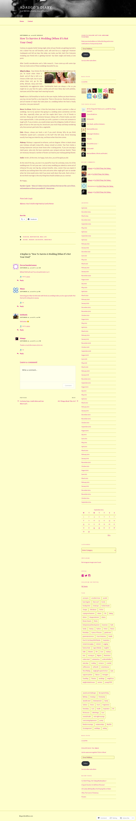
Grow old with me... (92, 114)
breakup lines (86, 606)
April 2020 (84, 291)
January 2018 (85, 375)
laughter (106, 648)
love (103, 712)
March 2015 (84, 478)
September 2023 (86, 224)
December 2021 (85, 252)
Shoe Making (86, 671)
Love (101, 651)
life (97, 651)
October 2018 (85, 347)
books (103, 602)
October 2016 (85, 422)
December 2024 (86, 212)
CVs (105, 613)
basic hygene (86, 602)
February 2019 (85, 335)
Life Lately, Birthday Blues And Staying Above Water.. (96, 789)
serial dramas (105, 667)
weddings (48, 239)
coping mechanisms (88, 613)
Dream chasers (87, 621)
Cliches (101, 609)
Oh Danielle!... (91, 119)
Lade (89, 174)
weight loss (110, 678)
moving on (91, 655)
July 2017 (83, 391)
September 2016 (86, 427)
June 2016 (84, 438)
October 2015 (85, 466)
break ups (96, 606)
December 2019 (86, 307)
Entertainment (97, 701)
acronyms (86, 598)
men (84, 655)
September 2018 (86, 351)
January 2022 (85, 248)
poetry (101, 720)
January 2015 (85, 486)
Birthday (85, 697)
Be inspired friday (104, 693)
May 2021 (84, 259)
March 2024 (84, 216)
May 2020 (84, 287)
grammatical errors (88, 636)
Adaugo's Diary (36, 7)
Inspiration (34, 236)
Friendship (86, 632)
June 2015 (84, 474)
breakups (93, 697)
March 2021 (84, 264)
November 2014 (86, 494)
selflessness (86, 667)
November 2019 (86, 311)
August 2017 (85, 387)
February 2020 (85, 299)
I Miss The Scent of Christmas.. (90, 793)
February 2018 (85, 371)
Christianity (101, 697)
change (85, 609)
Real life (43, 236)
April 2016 (84, 446)
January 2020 (85, 303)
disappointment (94, 617)
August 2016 (85, 430)
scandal (109, 663)
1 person (28, 276)
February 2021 (85, 267)
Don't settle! (90, 148)
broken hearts (106, 606)
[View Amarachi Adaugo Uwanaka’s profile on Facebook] (82, 575)
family (84, 629)
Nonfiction (107, 655)
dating (111, 613)
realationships (100, 724)
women (100, 682)
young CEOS (108, 682)
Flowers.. (84, 797)
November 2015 (86, 462)
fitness (112, 629)
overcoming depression (90, 720)
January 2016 (85, 458)
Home (22, 21)
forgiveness (105, 705)
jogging (105, 644)
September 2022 (86, 236)
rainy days (86, 663)
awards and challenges (89, 693)
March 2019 (84, 331)
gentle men (107, 632)
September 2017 (86, 383)
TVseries (93, 678)
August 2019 (85, 319)
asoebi (25, 239)
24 (94, 528)
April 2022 (84, 240)
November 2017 (86, 379)
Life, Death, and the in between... (96, 124)
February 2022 (85, 244)
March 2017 (84, 403)
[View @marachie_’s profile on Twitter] (86, 575)
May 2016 (84, 442)
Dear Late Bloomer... (92, 129)
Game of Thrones (96, 632)
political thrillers (107, 659)
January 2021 (85, 271)
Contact (30, 21)
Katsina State (86, 648)
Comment (68, 385)
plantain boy (96, 659)
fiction (106, 629)
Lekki (84, 651)
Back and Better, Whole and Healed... (97, 153)
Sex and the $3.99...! (92, 143)
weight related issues (89, 682)
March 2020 (84, 295)
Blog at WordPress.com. (26, 816)
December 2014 (86, 490)
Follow (85, 763)
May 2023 (84, 228)
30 (89, 531)
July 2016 (84, 434)
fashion (26, 236)
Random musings (88, 724)
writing (105, 728)
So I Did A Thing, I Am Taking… (102, 168)
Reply (22, 280)
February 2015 (85, 482)
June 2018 (84, 359)
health (110, 636)
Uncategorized (87, 728)
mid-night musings (99, 716)
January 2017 (85, 411)
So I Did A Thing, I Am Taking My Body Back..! (94, 781)
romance (101, 663)
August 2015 (85, 470)
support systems (87, 674)
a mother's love (95, 598)
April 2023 (84, 232)
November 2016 (86, 419)
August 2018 (85, 355)
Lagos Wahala (97, 648)
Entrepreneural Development (91, 625)
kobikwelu (23, 315)
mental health (87, 716)
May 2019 (84, 323)
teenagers (105, 674)
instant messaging (88, 644)
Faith (111, 625)
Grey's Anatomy (101, 636)
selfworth (39, 239)
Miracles (89, 139)
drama (103, 617)
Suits (111, 671)
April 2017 (84, 399)
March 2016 (84, 450)
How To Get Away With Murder (91, 640)
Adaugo (40, 35)
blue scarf (96, 602)
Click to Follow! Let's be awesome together (95, 36)
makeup (31, 239)
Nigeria (99, 655)
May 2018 (84, 363)
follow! (86, 54)
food (98, 705)
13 (109, 520)
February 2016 (85, 454)
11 (99, 520)
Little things (95, 712)
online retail (86, 659)
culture (99, 613)
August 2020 (85, 279)
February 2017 (85, 407)
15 (83, 524)
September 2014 (86, 502)
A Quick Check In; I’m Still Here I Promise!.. (93, 785)
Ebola (95, 621)
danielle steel (87, 701)
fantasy (91, 629)
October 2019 (85, 315)
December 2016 (86, 414)
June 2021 (84, 256)
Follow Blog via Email (90, 748)
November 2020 (86, 275)
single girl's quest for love (100, 671)
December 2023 (86, 220)
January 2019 (85, 339)
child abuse (93, 609)
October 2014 (85, 498)
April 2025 (84, 208)
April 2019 (84, 327)
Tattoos (97, 674)
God (92, 708)
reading (93, 663)
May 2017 (84, 395)
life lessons (86, 712)
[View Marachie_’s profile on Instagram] (89, 575)
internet (98, 644)
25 (99, 528)
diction (85, 617)
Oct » (109, 535)
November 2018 (86, 343)
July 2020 (84, 283)
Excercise (105, 625)
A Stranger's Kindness (93, 134)
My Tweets (84, 586)
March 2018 (84, 367)
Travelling (85, 678)
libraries (90, 651)
